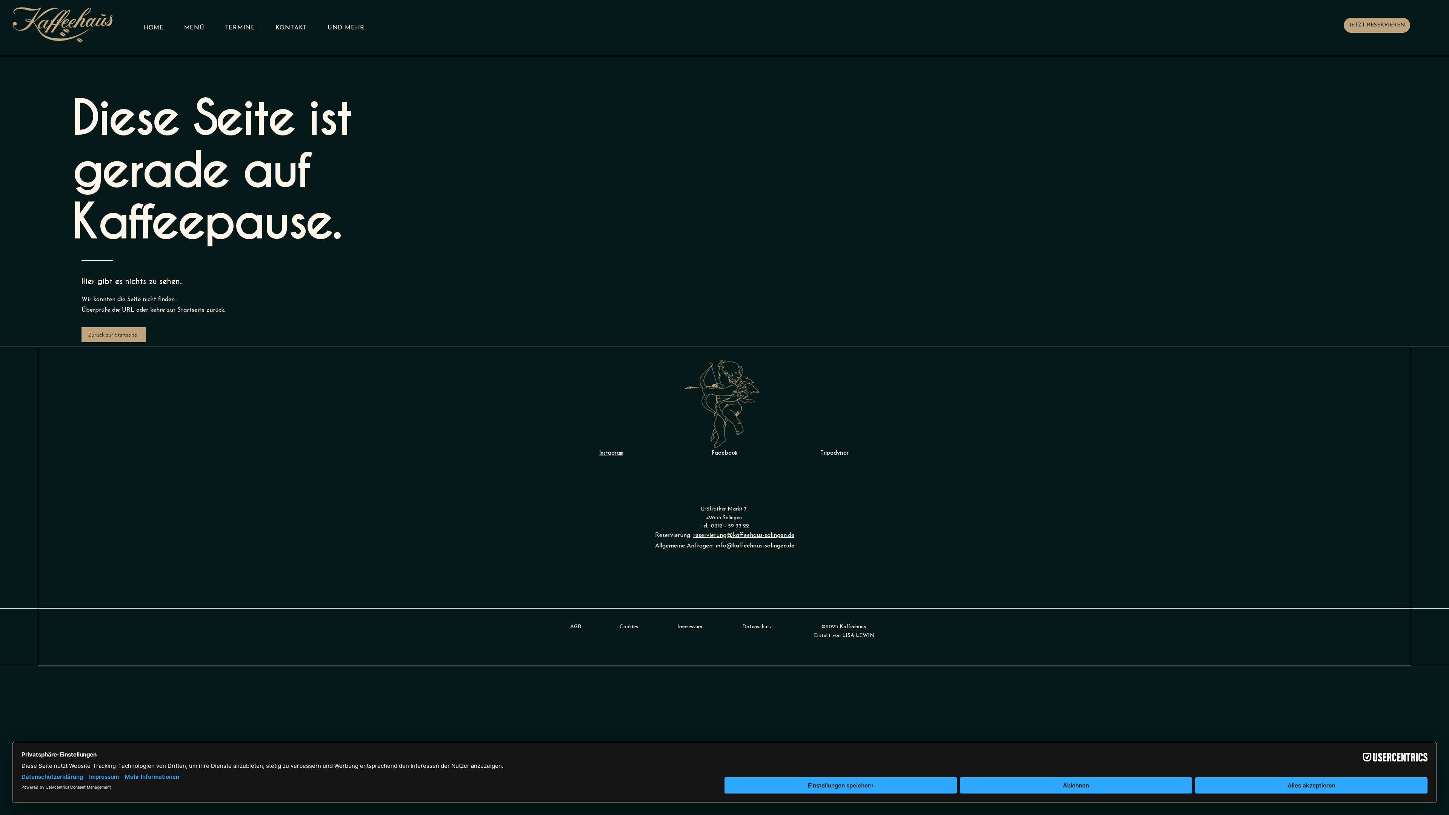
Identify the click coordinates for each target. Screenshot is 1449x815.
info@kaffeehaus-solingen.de (754, 546)
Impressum (689, 627)
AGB (575, 627)
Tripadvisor (834, 452)
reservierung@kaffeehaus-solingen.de (743, 535)
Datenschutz (757, 627)
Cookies (629, 627)
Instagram (611, 452)
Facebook (724, 452)
